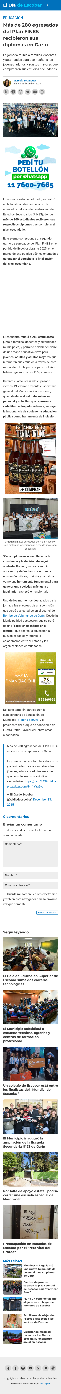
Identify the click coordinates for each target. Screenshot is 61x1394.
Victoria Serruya (28, 720)
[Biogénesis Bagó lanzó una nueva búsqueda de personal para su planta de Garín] (12, 1271)
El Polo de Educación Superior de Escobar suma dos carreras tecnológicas (30, 980)
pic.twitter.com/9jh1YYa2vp (25, 786)
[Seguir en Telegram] (45, 1368)
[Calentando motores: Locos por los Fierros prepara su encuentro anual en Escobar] (12, 1337)
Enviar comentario (47, 912)
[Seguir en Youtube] (30, 1368)
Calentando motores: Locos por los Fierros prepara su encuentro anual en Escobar (37, 1336)
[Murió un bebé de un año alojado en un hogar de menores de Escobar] (12, 1304)
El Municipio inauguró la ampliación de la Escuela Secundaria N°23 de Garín (24, 1142)
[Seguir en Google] (53, 1368)
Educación (13, 18)
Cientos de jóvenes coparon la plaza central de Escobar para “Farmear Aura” (40, 1287)
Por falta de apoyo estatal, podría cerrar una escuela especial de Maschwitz (30, 1195)
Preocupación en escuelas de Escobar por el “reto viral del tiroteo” (27, 1248)
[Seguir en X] (8, 1368)
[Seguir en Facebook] (15, 1368)
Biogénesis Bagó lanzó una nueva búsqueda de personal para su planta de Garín (39, 1270)
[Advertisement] (30, 300)
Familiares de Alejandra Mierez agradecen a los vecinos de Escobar (39, 1318)
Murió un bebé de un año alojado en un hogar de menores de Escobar (39, 1302)
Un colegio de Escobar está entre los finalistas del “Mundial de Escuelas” (30, 1090)
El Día (22, 5)
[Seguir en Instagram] (23, 1368)
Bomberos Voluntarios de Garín (24, 615)
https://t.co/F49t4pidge (40, 781)
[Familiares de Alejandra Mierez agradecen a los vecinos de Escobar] (12, 1321)
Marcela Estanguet (24, 80)
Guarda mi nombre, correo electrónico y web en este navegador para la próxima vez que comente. (30, 899)
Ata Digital (45, 1383)
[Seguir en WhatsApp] (38, 1368)
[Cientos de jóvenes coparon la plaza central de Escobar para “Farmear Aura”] (12, 1287)
